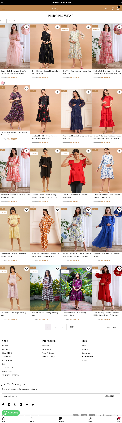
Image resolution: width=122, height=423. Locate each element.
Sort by (2, 21)
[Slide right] (121, 2)
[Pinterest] (15, 405)
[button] (106, 8)
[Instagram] (9, 405)
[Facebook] (3, 405)
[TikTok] (21, 405)
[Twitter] (33, 405)
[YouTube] (27, 405)
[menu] (3, 8)
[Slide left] (1, 2)
